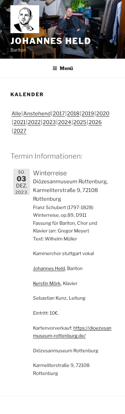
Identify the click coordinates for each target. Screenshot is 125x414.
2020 (102, 113)
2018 (73, 113)
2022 (34, 122)
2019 (88, 113)
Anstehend (37, 113)
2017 (59, 113)
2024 (64, 122)
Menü (66, 68)
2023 (49, 122)
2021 (20, 122)
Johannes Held (50, 41)
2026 (95, 122)
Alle (16, 113)
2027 (20, 131)
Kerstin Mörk (47, 283)
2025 (79, 122)
